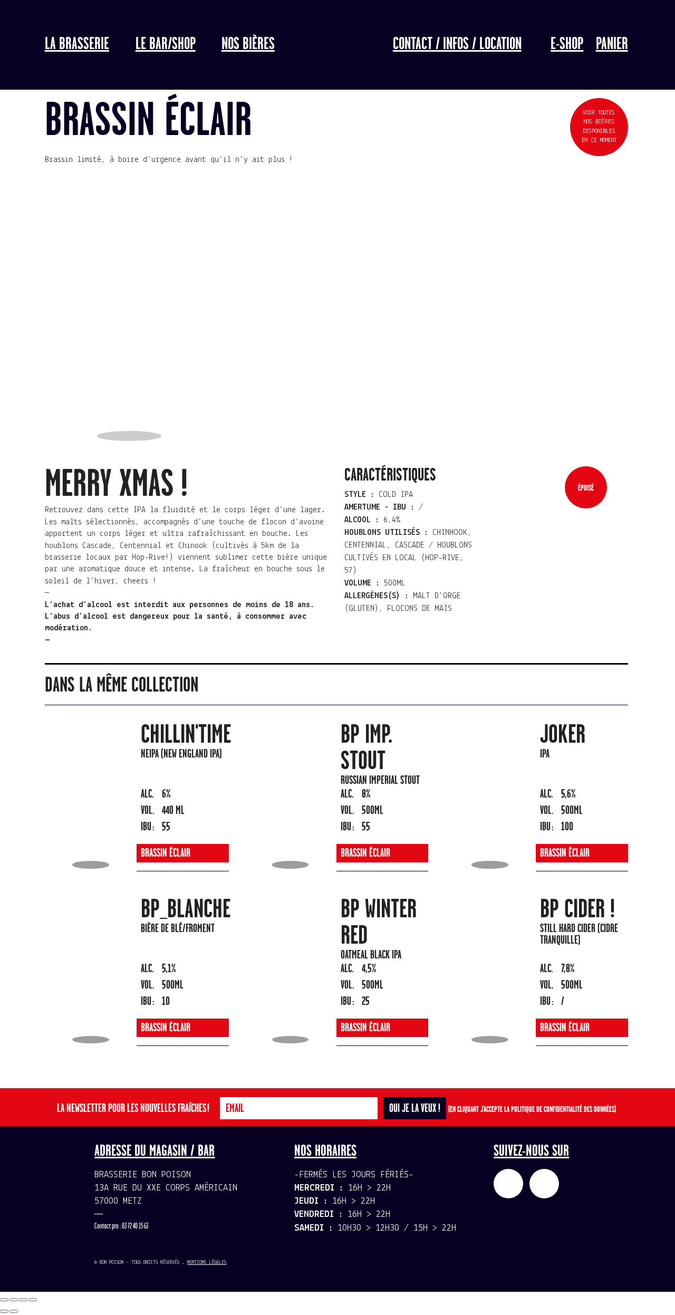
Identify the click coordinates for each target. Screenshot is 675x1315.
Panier (612, 44)
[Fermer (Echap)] (4, 1299)
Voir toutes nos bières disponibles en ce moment (599, 126)
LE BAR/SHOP (166, 44)
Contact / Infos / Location (457, 44)
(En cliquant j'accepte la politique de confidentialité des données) (532, 1109)
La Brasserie (77, 44)
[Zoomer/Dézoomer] (32, 1299)
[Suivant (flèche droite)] (13, 1311)
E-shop (567, 44)
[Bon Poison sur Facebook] (508, 1183)
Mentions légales (206, 1262)
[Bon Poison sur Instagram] (544, 1183)
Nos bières (248, 44)
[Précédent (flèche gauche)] (4, 1311)
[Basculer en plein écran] (23, 1299)
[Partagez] (13, 1299)
